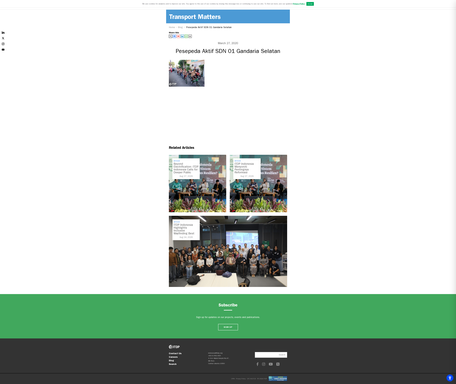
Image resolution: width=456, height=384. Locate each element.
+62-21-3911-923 (214, 356)
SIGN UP (228, 327)
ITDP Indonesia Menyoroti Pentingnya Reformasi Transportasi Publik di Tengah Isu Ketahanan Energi (247, 172)
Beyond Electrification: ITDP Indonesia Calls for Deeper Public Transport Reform (186, 169)
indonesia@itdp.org (215, 353)
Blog (180, 27)
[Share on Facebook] (174, 36)
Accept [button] (310, 4)
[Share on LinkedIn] (182, 36)
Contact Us (175, 353)
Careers (173, 356)
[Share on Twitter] (170, 36)
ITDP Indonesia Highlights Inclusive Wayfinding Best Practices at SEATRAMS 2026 (184, 232)
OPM (233, 379)
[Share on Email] (178, 36)
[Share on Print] (190, 36)
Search (172, 364)
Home (172, 27)
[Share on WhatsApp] (186, 36)
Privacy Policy (241, 379)
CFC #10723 (251, 379)
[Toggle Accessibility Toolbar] (450, 378)
